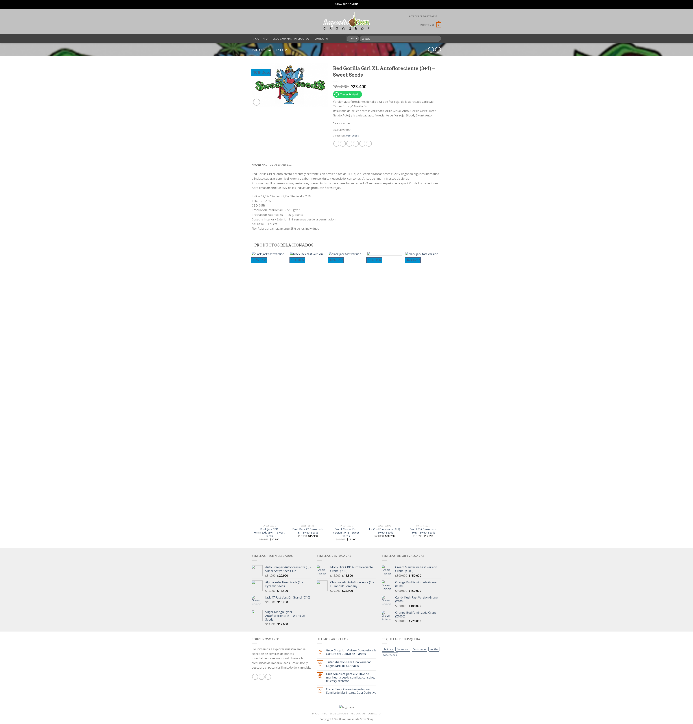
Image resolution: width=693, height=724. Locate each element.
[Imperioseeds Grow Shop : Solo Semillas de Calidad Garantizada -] (346, 21)
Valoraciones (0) (280, 165)
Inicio (255, 38)
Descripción (259, 165)
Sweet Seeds (277, 49)
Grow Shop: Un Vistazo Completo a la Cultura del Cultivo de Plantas (351, 652)
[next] (440, 400)
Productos (301, 38)
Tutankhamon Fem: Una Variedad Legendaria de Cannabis (348, 663)
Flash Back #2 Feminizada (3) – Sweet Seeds (307, 531)
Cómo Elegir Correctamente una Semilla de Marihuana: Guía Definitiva (351, 691)
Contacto (321, 38)
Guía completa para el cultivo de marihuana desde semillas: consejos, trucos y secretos (350, 677)
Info (265, 38)
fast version (402, 649)
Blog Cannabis (282, 38)
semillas (434, 649)
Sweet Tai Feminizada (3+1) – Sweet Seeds (423, 531)
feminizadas (419, 649)
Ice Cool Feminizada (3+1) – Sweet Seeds (384, 531)
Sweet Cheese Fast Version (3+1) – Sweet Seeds (346, 532)
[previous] (252, 400)
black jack (388, 649)
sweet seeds (390, 654)
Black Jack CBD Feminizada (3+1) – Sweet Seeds (269, 532)
